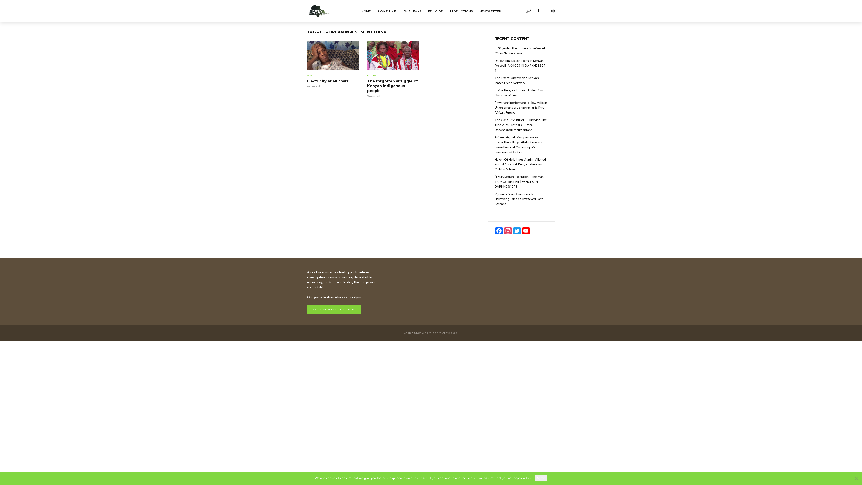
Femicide (435, 11)
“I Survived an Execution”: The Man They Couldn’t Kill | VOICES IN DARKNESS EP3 (519, 181)
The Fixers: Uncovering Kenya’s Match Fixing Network (517, 80)
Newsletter (490, 11)
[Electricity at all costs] (333, 55)
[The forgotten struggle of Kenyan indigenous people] (393, 55)
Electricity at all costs (328, 81)
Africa (311, 75)
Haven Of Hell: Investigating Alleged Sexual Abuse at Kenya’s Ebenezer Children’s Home (520, 164)
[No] (856, 478)
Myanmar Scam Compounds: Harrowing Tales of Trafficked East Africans (519, 199)
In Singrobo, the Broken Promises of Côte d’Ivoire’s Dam (520, 50)
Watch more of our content (333, 309)
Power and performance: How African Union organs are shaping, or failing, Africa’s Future (521, 107)
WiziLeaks (412, 11)
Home (366, 11)
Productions (461, 11)
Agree (541, 478)
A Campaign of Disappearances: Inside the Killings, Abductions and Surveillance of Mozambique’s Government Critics (519, 144)
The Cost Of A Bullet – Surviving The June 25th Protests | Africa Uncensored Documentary (521, 125)
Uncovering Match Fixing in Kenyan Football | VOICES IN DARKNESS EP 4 (520, 65)
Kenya (371, 75)
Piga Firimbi (387, 11)
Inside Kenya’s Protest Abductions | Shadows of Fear (520, 92)
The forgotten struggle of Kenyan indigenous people (392, 86)
